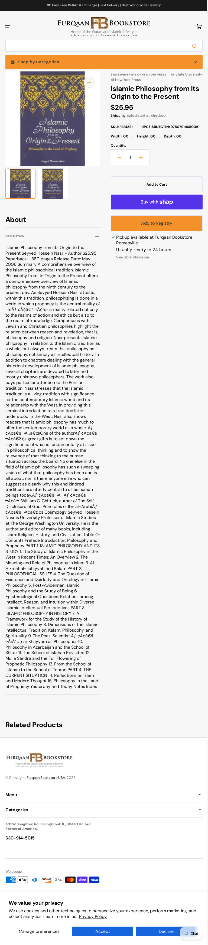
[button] (8, 26)
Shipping (116, 115)
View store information (130, 257)
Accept (100, 931)
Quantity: (116, 145)
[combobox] (102, 46)
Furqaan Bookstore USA (46, 794)
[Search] (191, 46)
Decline (162, 931)
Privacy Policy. (102, 916)
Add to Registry (153, 223)
